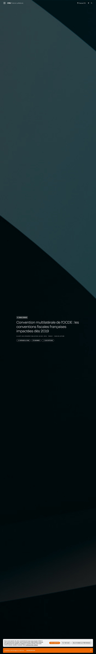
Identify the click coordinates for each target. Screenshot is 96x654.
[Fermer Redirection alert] (91, 650)
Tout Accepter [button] (54, 643)
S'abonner (37, 340)
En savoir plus (30, 650)
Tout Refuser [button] (66, 643)
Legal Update (23, 317)
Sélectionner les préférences (82, 643)
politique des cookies (32, 645)
